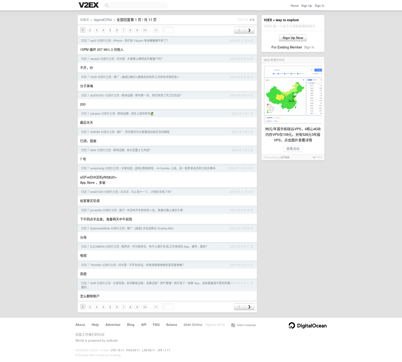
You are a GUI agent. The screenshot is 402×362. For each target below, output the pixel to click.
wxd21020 (97, 192)
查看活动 (292, 148)
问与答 (121, 59)
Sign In (319, 5)
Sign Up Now (293, 38)
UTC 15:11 (117, 350)
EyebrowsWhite (100, 228)
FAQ (156, 324)
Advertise (113, 324)
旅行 (122, 210)
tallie (93, 150)
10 (144, 30)
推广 (116, 77)
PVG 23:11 (133, 350)
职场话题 (127, 95)
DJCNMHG (97, 246)
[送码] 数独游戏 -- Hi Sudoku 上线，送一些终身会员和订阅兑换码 (175, 168)
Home (294, 5)
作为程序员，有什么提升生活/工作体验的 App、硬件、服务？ (170, 246)
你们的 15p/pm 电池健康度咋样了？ (147, 40)
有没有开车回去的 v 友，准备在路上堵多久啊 (155, 210)
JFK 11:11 (163, 350)
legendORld (103, 19)
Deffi (93, 283)
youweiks (96, 210)
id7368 (285, 157)
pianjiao (95, 113)
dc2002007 (97, 95)
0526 (93, 77)
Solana (171, 324)
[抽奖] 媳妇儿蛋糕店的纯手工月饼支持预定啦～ (151, 77)
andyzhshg (97, 168)
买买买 (125, 192)
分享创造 (126, 168)
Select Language (245, 325)
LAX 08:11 (148, 350)
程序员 (125, 246)
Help (95, 324)
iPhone (117, 40)
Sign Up (306, 5)
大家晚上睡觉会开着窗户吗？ (145, 59)
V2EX (84, 19)
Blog (130, 324)
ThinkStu (95, 265)
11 (155, 30)
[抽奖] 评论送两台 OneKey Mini (154, 228)
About (80, 324)
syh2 (93, 40)
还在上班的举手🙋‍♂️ (142, 113)
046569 (95, 132)
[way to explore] (89, 5)
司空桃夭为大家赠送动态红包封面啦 (147, 132)
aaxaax (95, 59)
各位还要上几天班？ (139, 150)
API (143, 324)
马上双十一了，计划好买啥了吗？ (152, 192)
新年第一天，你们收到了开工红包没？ (159, 95)
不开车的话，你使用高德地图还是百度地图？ (157, 265)
